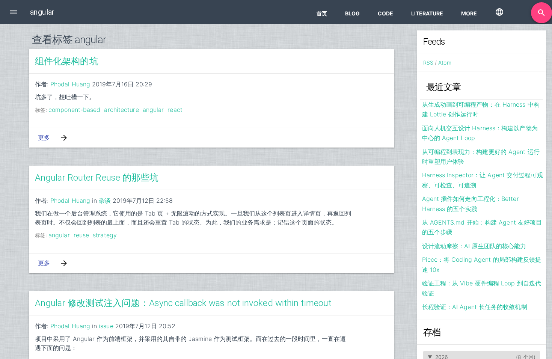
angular (153, 109)
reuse (81, 235)
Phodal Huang (70, 84)
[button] (14, 12)
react (174, 109)
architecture (121, 109)
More (469, 13)
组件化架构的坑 (66, 61)
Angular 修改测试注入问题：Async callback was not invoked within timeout (183, 303)
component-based (74, 109)
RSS (428, 62)
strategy (105, 235)
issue (106, 326)
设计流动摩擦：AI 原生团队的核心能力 (474, 246)
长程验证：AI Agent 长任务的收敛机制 (474, 307)
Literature (427, 13)
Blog (352, 13)
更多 (44, 137)
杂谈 (105, 200)
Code (385, 13)
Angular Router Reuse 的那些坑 (97, 177)
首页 (322, 13)
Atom (444, 62)
